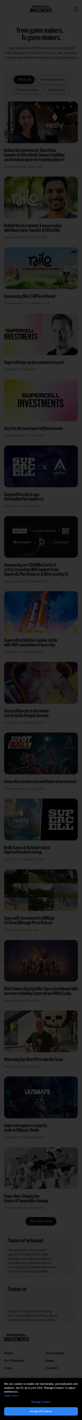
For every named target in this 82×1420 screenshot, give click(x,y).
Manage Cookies (41, 1401)
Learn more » (11, 1395)
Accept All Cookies (41, 1411)
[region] (41, 1399)
